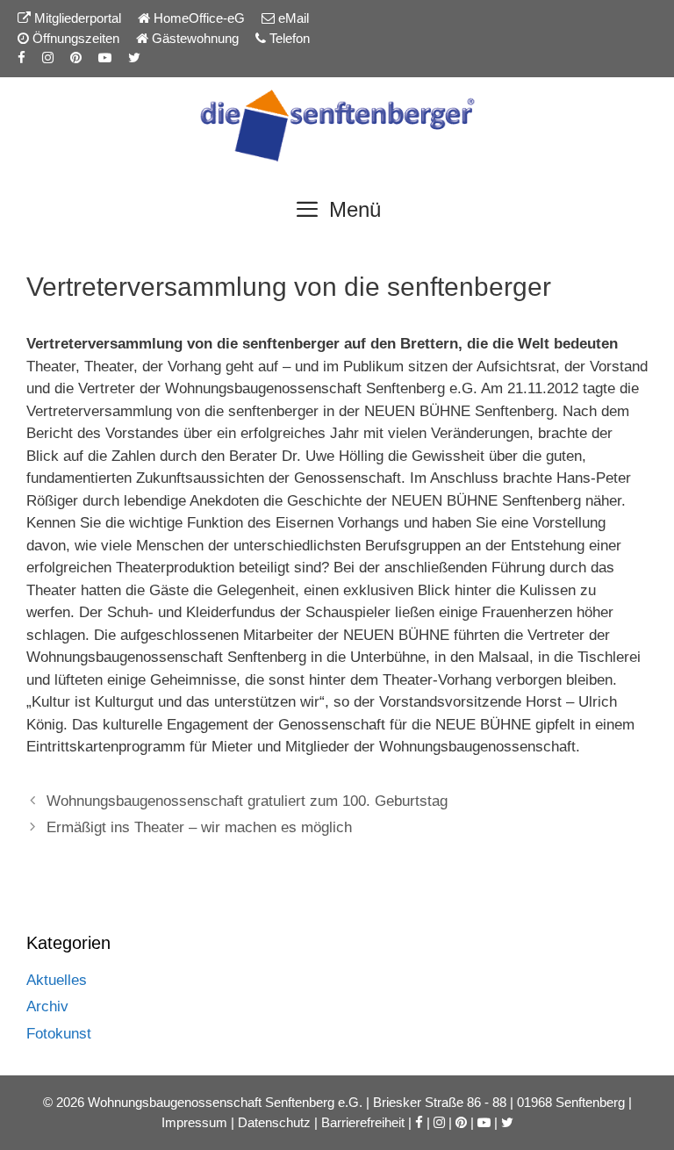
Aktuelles (56, 980)
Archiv (47, 1006)
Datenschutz (274, 1122)
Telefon (288, 38)
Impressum (194, 1122)
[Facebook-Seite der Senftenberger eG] (21, 57)
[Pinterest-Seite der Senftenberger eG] (76, 57)
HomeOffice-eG (197, 18)
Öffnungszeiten (74, 38)
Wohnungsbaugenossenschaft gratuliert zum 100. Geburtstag (247, 801)
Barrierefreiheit (363, 1122)
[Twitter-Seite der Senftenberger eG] (134, 57)
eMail (292, 18)
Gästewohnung (193, 38)
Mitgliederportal (76, 18)
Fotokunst (58, 1033)
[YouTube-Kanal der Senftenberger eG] (104, 57)
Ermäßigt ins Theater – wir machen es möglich (199, 827)
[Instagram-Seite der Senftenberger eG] (48, 57)
